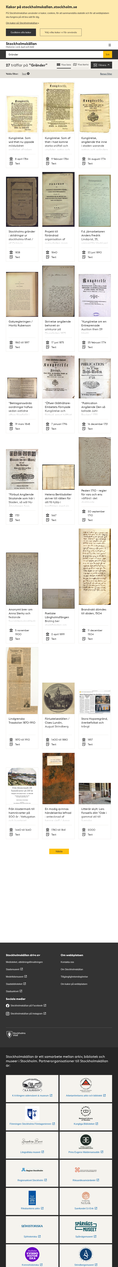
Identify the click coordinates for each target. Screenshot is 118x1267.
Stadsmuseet (12, 969)
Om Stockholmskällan (72, 969)
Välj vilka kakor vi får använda (61, 32)
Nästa (59, 851)
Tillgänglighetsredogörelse (74, 976)
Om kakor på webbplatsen (74, 984)
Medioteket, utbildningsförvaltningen (24, 962)
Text (24, 73)
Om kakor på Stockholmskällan (22, 23)
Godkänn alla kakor (21, 32)
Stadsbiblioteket (14, 984)
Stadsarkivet (12, 991)
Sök (108, 54)
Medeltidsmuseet (14, 976)
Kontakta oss (67, 962)
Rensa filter (106, 73)
